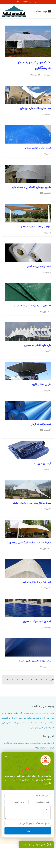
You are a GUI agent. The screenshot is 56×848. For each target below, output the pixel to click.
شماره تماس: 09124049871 (28, 1)
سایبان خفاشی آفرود (41, 384)
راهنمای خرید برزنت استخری (37, 621)
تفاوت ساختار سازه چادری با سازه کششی (31, 503)
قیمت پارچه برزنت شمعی (38, 266)
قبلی (52, 679)
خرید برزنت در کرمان (41, 424)
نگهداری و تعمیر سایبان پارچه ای (35, 227)
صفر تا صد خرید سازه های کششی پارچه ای (30, 542)
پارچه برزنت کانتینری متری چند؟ (35, 661)
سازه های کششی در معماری (37, 345)
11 (1, 679)
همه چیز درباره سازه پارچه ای (37, 582)
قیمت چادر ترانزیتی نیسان (38, 148)
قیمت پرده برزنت (42, 463)
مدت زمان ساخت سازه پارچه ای (35, 108)
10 (7, 679)
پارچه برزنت (7, 713)
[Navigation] (41, 11)
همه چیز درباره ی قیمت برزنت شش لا (32, 306)
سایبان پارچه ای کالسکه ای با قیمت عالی (31, 187)
